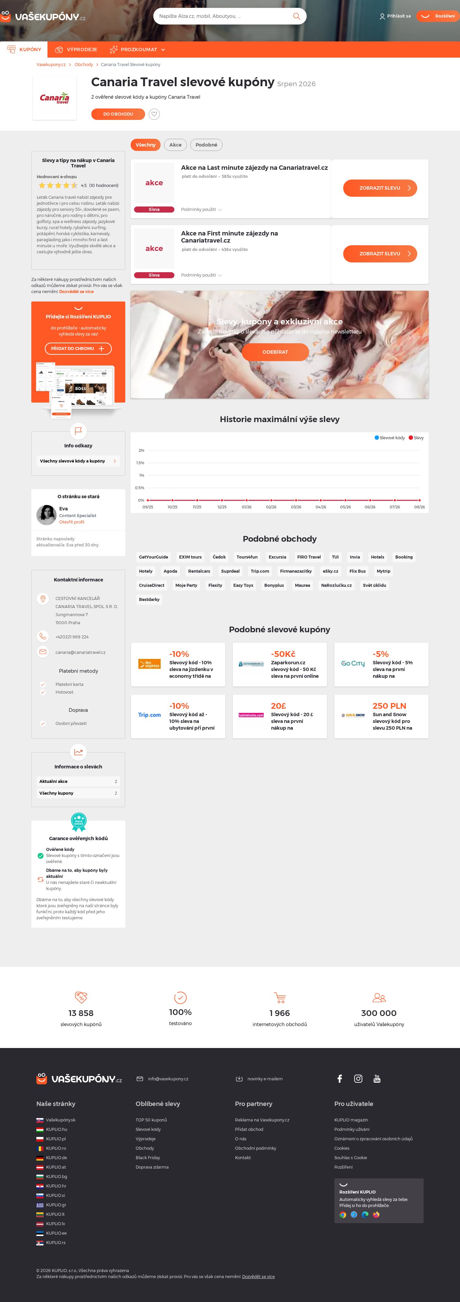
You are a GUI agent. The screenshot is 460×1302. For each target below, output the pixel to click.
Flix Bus (358, 571)
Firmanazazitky (296, 571)
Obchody (84, 64)
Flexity (215, 585)
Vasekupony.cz (51, 64)
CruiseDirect (151, 585)
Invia (355, 557)
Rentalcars (199, 571)
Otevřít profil (71, 522)
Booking (404, 557)
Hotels (377, 557)
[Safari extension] (355, 1214)
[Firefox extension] (377, 1214)
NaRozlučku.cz (336, 585)
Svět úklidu (374, 585)
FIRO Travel (309, 557)
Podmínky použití (199, 209)
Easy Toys (243, 585)
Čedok (219, 557)
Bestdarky (149, 599)
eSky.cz (330, 571)
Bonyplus (274, 585)
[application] (280, 472)
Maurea (302, 585)
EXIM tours (190, 557)
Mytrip (383, 571)
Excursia (277, 557)
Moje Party (186, 585)
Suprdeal (230, 571)
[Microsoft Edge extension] (366, 1214)
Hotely (146, 571)
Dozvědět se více (76, 291)
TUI (335, 557)
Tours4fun (247, 557)
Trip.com (260, 571)
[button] (389, 437)
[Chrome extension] (343, 1214)
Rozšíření (343, 1167)
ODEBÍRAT (275, 352)
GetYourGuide (153, 557)
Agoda (170, 571)
